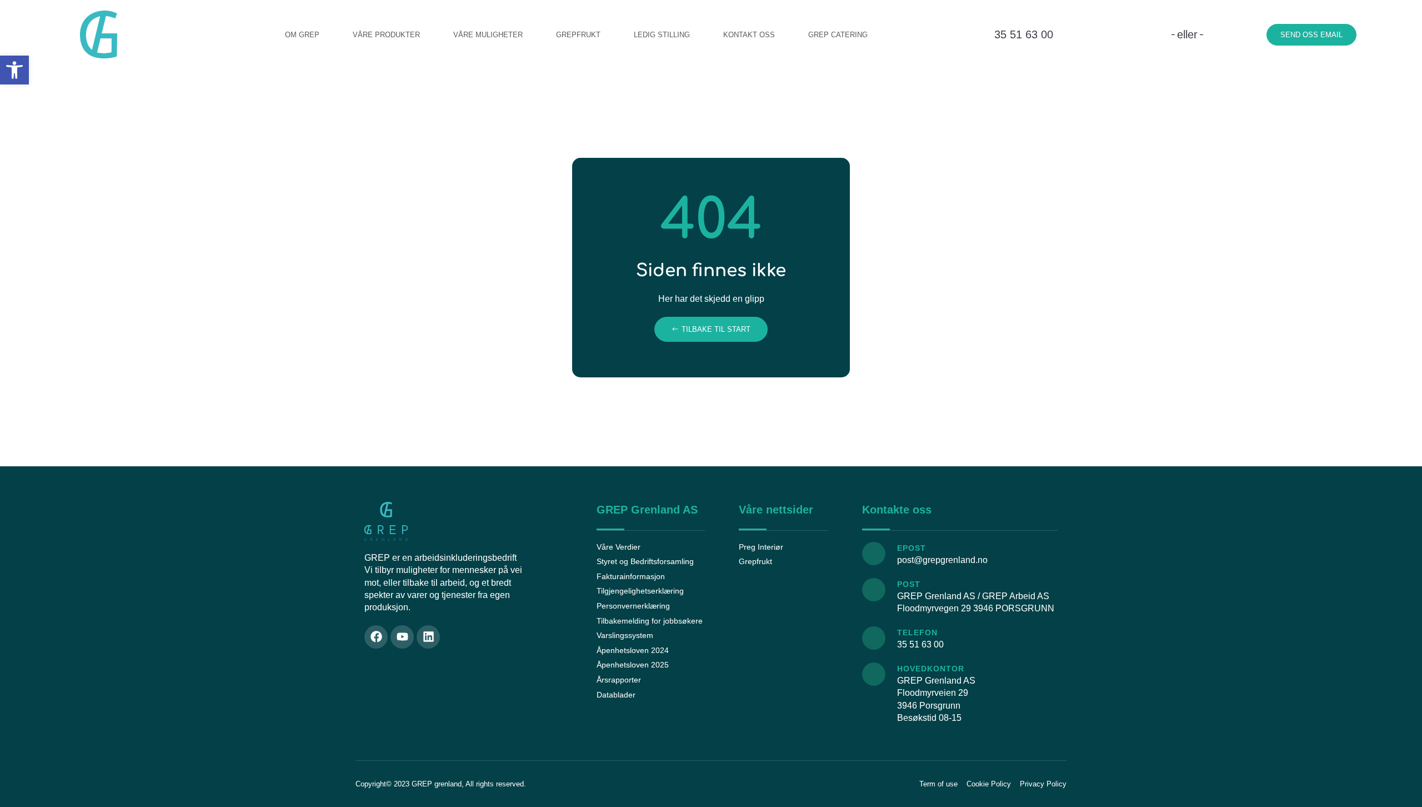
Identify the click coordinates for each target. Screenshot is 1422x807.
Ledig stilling (662, 35)
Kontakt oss (749, 35)
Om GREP (302, 35)
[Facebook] (376, 637)
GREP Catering (838, 35)
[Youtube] (402, 637)
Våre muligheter (488, 35)
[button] (14, 70)
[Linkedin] (428, 637)
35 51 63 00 (1023, 34)
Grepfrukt (578, 35)
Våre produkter (386, 35)
